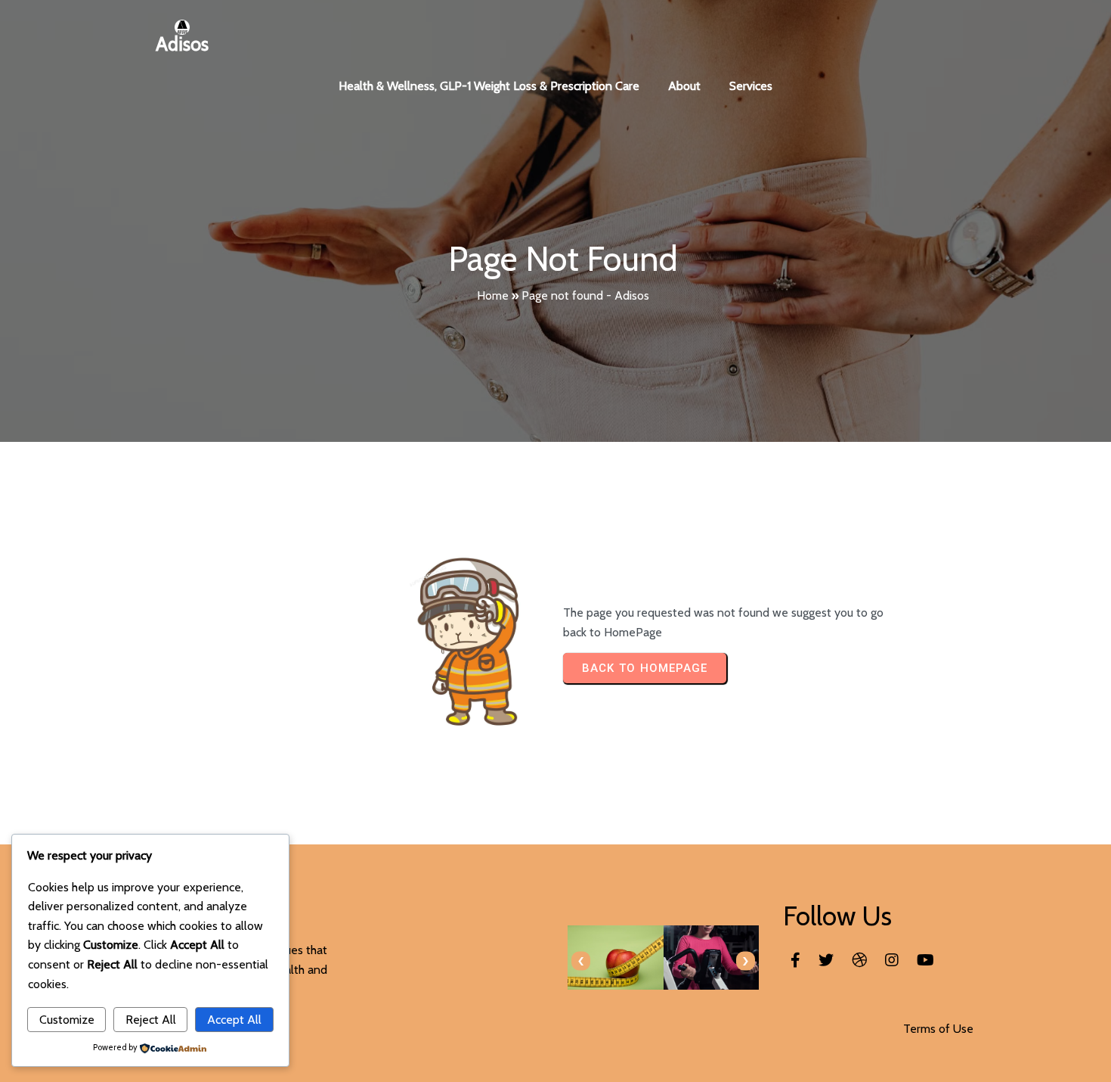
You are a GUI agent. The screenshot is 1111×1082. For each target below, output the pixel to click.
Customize (66, 1019)
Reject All (150, 1019)
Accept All (234, 1019)
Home (493, 295)
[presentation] (580, 961)
